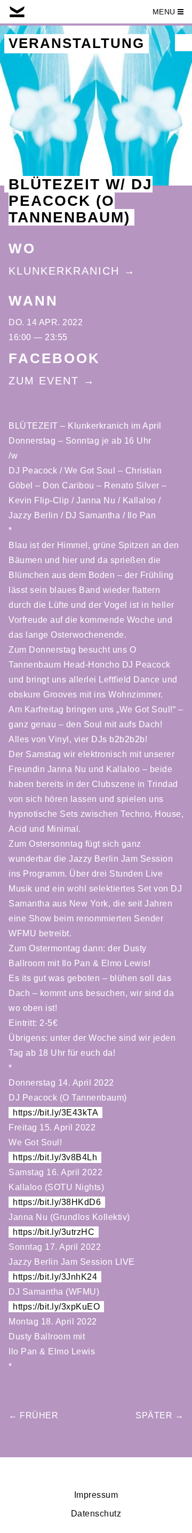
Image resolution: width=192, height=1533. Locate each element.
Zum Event (44, 381)
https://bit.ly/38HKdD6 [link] (57, 1202)
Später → (159, 1415)
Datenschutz (96, 1513)
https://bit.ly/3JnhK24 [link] (55, 1276)
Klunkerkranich (64, 271)
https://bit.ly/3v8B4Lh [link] (55, 1157)
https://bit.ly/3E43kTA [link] (55, 1112)
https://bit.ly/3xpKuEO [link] (56, 1306)
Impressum (96, 1494)
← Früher (33, 1415)
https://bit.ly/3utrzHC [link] (53, 1232)
